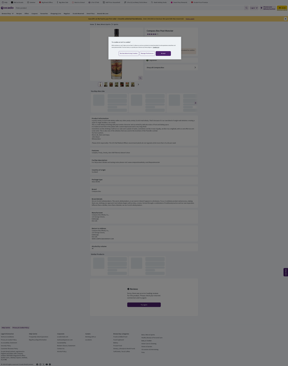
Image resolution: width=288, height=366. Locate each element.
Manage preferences (147, 53)
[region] (144, 48)
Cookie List (156, 47)
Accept (163, 53)
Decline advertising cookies (129, 53)
